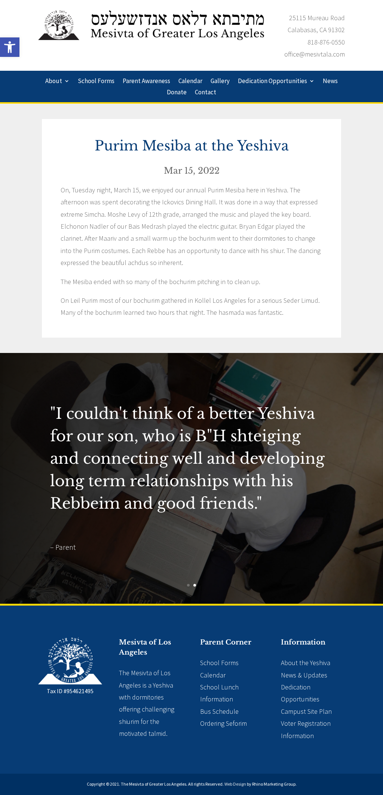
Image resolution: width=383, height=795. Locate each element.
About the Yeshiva (305, 662)
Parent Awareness (146, 81)
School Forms (96, 81)
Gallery (220, 81)
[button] (9, 47)
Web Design (235, 784)
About (53, 81)
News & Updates (304, 675)
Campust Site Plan (306, 711)
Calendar (190, 81)
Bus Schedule (219, 711)
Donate (177, 92)
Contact (205, 92)
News (330, 81)
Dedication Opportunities (272, 81)
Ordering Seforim (223, 723)
